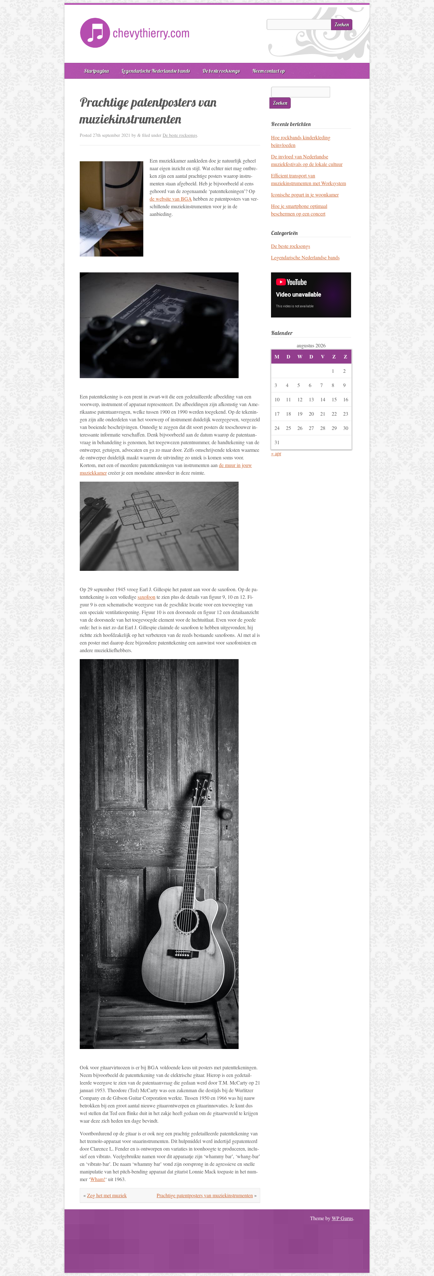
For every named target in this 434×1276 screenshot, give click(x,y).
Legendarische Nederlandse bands (155, 71)
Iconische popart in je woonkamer (305, 194)
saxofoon (146, 596)
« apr (276, 453)
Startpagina (96, 71)
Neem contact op (268, 71)
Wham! (97, 1179)
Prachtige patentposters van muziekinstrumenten (205, 1195)
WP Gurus (342, 1218)
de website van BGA (171, 198)
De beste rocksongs (221, 71)
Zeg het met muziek (107, 1195)
